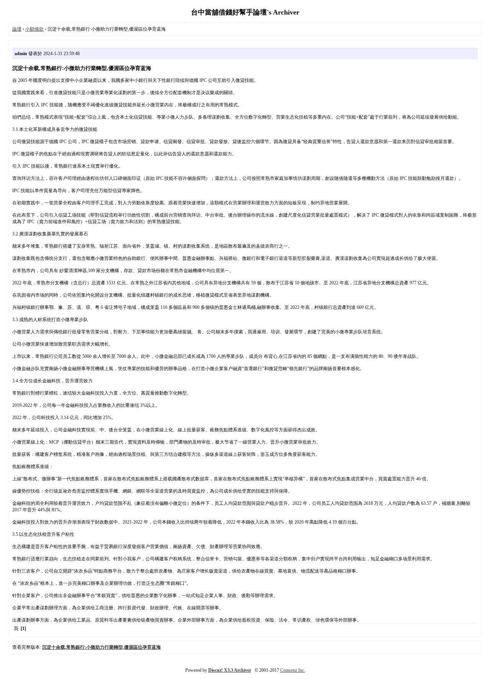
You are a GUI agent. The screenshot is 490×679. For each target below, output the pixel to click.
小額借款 (34, 29)
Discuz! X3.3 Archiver (229, 670)
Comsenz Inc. (292, 670)
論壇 (16, 29)
